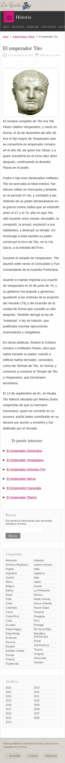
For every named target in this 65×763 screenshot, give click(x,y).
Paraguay (39, 616)
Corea (9, 611)
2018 (8, 704)
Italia (36, 577)
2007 (37, 713)
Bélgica (10, 586)
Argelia (10, 568)
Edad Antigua (20, 36)
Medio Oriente (42, 599)
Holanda (39, 560)
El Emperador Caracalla (23, 488)
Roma (31, 36)
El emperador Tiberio (21, 497)
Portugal (39, 624)
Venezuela (40, 658)
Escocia (10, 642)
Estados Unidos (15, 650)
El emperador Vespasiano (25, 460)
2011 (36, 696)
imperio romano (43, 564)
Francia (10, 659)
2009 (37, 704)
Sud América (41, 645)
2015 (8, 717)
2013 (37, 687)
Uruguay (39, 653)
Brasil (9, 594)
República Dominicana (41, 635)
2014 (8, 722)
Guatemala (12, 663)
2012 (37, 691)
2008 (37, 709)
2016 (8, 713)
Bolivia (9, 590)
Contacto (33, 755)
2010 (37, 700)
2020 (8, 696)
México (38, 594)
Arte (6, 27)
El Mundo (11, 637)
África (9, 581)
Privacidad (14, 755)
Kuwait (38, 586)
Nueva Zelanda (43, 603)
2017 (8, 709)
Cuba (9, 620)
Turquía (38, 649)
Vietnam (39, 662)
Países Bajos (41, 607)
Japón (37, 581)
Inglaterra (39, 573)
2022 (8, 687)
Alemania (11, 560)
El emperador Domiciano (24, 451)
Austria (10, 577)
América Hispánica (17, 564)
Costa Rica (12, 616)
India (36, 568)
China (9, 603)
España (10, 646)
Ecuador (11, 624)
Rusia (37, 640)
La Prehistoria (42, 590)
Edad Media (13, 633)
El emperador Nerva (21, 479)
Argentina (11, 573)
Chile (9, 599)
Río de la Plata (42, 629)
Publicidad (51, 755)
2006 (37, 717)
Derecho (33, 27)
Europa (10, 654)
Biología (18, 27)
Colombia (11, 607)
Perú (36, 620)
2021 (8, 691)
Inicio (5, 36)
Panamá (39, 611)
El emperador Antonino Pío (25, 469)
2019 (8, 700)
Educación (48, 27)
